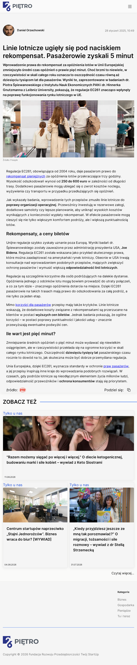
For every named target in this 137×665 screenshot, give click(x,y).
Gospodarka (126, 605)
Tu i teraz (124, 616)
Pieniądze (124, 610)
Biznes (122, 599)
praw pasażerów (115, 366)
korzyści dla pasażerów (33, 305)
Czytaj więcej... (122, 573)
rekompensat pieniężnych (25, 176)
